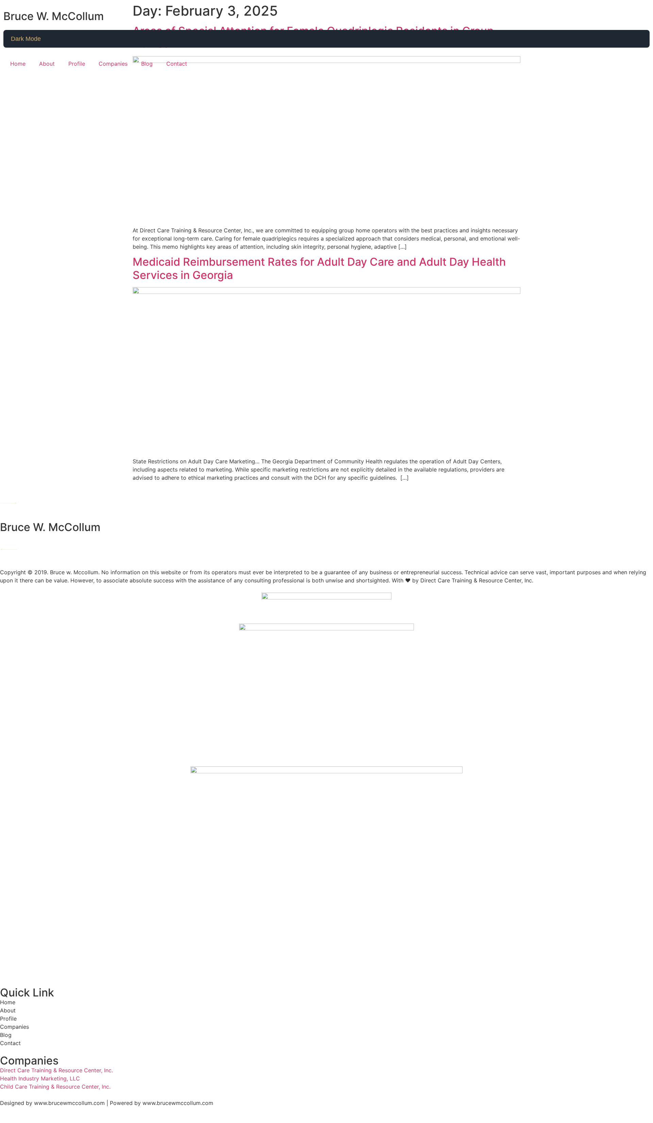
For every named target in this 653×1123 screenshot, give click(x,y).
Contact (176, 63)
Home (18, 63)
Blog (147, 63)
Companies (113, 63)
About (47, 63)
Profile (76, 63)
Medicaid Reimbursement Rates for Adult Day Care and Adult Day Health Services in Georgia (319, 268)
